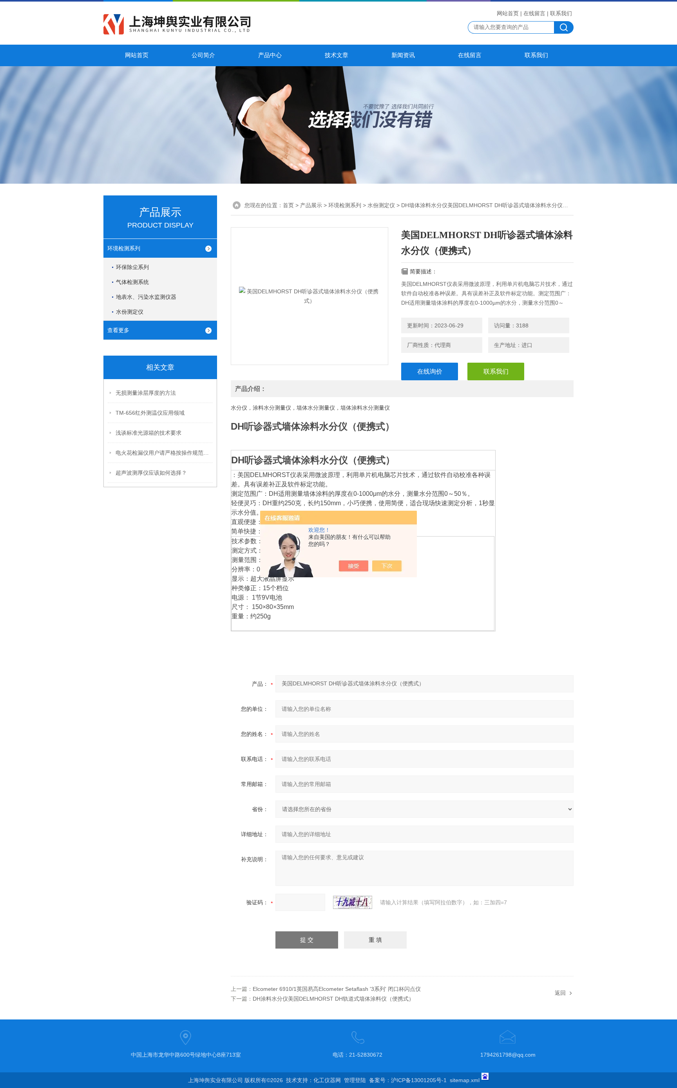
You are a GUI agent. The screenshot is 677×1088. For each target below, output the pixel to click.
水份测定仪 (129, 312)
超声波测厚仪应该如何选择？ (151, 473)
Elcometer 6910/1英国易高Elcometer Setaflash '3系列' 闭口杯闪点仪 (337, 989)
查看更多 (118, 330)
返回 (560, 993)
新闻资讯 (403, 55)
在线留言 (534, 13)
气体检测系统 (132, 282)
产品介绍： (250, 388)
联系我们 (561, 13)
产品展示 (311, 205)
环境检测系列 (123, 248)
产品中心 (270, 55)
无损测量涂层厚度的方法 (146, 393)
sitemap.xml (465, 1080)
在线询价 (429, 371)
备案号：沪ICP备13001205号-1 (408, 1080)
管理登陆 (355, 1080)
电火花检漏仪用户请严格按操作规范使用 (165, 453)
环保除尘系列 (132, 267)
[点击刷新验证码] (352, 902)
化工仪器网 (327, 1080)
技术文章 (336, 55)
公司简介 (203, 55)
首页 (288, 205)
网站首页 (508, 13)
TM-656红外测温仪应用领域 (150, 413)
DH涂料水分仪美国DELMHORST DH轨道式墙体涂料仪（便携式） (333, 999)
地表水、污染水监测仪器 (146, 297)
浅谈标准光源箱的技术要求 (148, 433)
